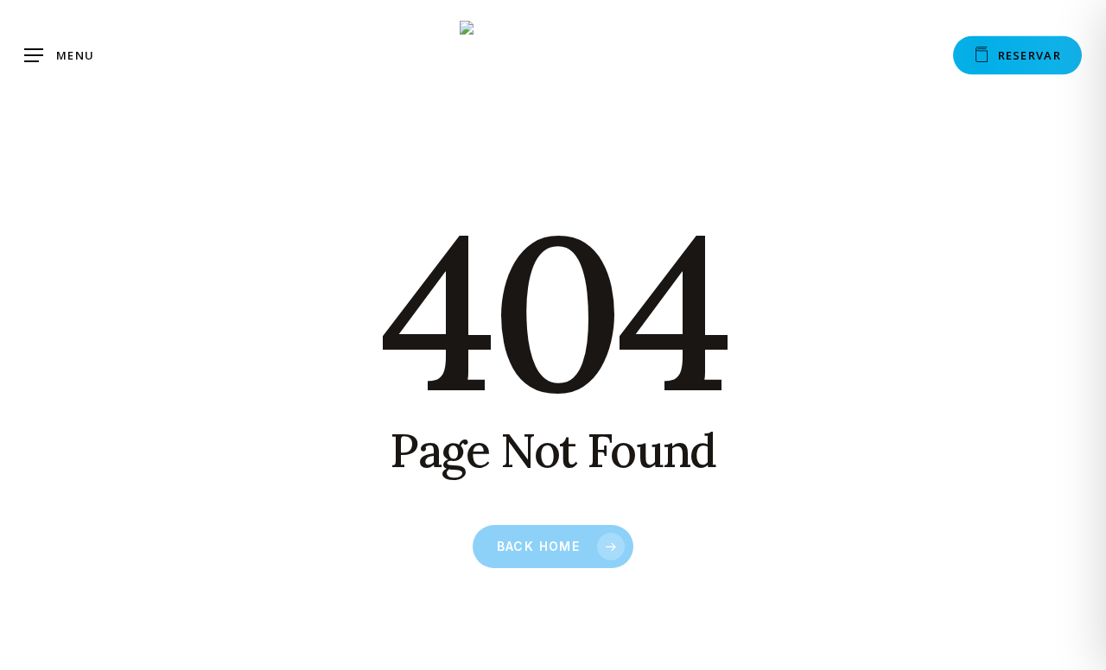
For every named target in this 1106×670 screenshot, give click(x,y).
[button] (59, 56)
